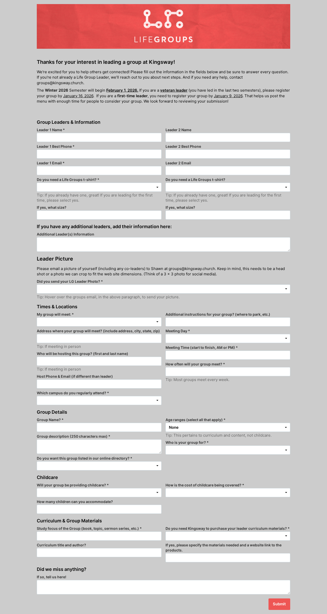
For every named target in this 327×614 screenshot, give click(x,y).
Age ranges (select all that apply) (196, 419)
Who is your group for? (187, 442)
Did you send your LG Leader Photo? (70, 281)
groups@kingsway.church (60, 82)
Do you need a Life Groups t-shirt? (68, 179)
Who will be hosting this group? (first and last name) (82, 353)
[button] (228, 427)
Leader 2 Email (178, 163)
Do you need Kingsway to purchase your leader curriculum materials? (228, 528)
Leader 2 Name (178, 130)
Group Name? (50, 419)
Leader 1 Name (51, 130)
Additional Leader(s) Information (65, 234)
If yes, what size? (51, 207)
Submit (279, 603)
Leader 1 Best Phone (56, 146)
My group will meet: (55, 314)
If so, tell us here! (51, 577)
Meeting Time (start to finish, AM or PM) (202, 347)
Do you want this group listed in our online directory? (84, 458)
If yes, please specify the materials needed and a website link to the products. (224, 547)
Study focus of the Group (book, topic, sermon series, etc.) (89, 528)
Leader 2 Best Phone (183, 146)
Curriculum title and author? (61, 545)
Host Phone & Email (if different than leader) (75, 376)
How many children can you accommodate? (75, 501)
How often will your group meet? (195, 364)
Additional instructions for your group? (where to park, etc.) (218, 314)
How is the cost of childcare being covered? (205, 485)
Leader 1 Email (51, 163)
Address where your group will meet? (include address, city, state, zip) (98, 331)
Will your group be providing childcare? (73, 485)
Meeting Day (178, 331)
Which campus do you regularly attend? (73, 393)
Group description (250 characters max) (73, 436)
